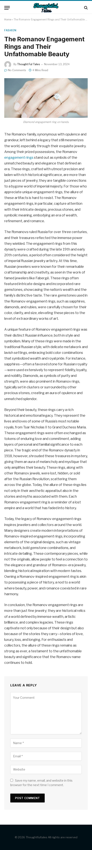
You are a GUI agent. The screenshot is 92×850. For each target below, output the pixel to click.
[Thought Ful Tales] (46, 8)
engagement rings (18, 158)
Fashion (10, 30)
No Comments (17, 70)
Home (7, 19)
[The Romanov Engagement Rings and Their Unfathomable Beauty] (46, 98)
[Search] (85, 8)
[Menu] (7, 8)
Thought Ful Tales (28, 64)
